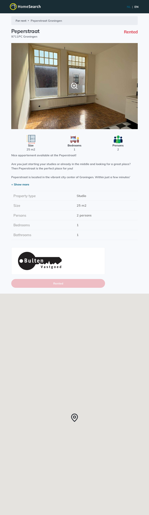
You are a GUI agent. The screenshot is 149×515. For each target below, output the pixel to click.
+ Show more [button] (20, 184)
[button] (74, 418)
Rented (58, 283)
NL (132, 7)
